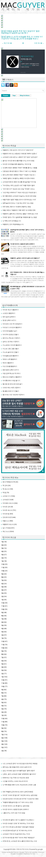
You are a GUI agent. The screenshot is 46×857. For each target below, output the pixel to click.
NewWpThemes (13, 852)
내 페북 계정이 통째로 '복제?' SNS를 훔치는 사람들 (20, 168)
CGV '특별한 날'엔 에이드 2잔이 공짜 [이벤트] (18, 792)
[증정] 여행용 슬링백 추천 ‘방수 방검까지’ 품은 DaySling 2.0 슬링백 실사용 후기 (20, 32)
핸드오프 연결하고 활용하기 (12, 377)
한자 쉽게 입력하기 (9, 317)
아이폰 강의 (7, 507)
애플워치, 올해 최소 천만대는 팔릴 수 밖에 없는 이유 (20, 214)
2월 (2, 558)
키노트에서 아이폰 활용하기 (12, 345)
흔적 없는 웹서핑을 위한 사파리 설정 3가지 (17, 767)
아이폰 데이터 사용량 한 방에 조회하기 (22, 244)
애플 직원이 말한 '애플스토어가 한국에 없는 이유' (19, 199)
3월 (2, 554)
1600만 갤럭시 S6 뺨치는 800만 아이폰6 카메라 (19, 178)
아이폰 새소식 (7, 510)
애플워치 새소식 (8, 524)
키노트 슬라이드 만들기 (11, 352)
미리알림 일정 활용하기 (11, 356)
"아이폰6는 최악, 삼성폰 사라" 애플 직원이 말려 (19, 185)
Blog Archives (24, 95)
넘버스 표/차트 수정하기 (11, 341)
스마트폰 (6, 499)
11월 (2, 567)
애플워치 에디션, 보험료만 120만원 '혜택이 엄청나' (20, 153)
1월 (2, 561)
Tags (14, 95)
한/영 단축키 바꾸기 (9, 320)
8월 (2, 577)
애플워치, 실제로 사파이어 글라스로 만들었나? (25, 258)
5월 (2, 548)
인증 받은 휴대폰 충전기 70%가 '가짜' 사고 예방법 (19, 171)
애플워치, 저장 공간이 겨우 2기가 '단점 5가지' (18, 150)
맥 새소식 (6, 489)
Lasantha (34, 852)
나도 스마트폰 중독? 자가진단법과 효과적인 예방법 (20, 763)
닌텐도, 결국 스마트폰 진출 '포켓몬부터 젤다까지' (19, 774)
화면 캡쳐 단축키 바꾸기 (11, 370)
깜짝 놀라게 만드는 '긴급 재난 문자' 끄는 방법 (18, 203)
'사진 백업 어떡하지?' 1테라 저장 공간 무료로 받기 (20, 192)
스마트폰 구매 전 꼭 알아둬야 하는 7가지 (16, 834)
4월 (2, 551)
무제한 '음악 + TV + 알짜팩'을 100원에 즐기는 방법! (20, 217)
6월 (2, 545)
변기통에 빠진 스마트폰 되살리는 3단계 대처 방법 (19, 196)
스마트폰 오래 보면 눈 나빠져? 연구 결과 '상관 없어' (20, 157)
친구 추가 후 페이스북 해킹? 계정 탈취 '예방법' (18, 827)
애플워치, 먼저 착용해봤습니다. (13, 224)
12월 (2, 564)
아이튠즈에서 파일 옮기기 (11, 380)
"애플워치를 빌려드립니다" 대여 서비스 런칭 (18, 802)
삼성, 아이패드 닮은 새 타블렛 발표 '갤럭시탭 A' (19, 771)
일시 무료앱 (7, 528)
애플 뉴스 (6, 521)
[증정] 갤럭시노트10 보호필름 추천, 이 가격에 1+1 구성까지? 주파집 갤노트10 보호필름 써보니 (22, 38)
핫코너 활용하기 (8, 363)
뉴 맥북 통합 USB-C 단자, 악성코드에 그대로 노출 (19, 785)
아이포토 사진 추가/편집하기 (12, 324)
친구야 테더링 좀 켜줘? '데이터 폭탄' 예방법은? (19, 837)
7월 (2, 542)
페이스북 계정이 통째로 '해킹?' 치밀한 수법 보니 (19, 175)
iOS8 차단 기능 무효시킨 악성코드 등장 (16, 778)
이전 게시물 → (39, 43)
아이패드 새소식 (8, 503)
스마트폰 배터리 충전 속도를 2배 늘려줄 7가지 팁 (19, 182)
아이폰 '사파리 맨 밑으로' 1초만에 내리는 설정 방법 (20, 795)
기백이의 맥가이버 (22, 849)
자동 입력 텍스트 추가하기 (12, 373)
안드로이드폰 (7, 517)
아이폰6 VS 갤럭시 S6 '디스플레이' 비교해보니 (18, 820)
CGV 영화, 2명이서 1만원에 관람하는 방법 (17, 207)
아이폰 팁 (6, 514)
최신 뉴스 (6, 531)
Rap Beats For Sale (29, 854)
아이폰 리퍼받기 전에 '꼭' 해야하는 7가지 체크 (18, 823)
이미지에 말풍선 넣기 (10, 331)
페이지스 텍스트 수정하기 (11, 338)
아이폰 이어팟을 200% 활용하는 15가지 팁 (17, 164)
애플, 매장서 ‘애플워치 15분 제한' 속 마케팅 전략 (19, 210)
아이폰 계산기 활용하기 (11, 310)
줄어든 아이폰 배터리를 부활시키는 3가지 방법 (18, 161)
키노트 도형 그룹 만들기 (11, 349)
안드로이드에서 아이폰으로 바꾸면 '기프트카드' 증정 (20, 799)
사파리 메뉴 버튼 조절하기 (12, 387)
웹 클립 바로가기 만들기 (11, 391)
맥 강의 (5, 485)
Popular (5, 95)
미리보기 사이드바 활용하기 (12, 327)
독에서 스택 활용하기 (10, 359)
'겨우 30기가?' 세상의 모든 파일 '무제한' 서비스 (19, 189)
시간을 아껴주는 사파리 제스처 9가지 (15, 781)
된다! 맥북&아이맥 (9, 482)
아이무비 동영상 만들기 (11, 334)
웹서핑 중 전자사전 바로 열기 (12, 384)
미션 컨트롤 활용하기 (10, 366)
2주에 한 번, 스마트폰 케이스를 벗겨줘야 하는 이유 (20, 841)
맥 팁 (4, 492)
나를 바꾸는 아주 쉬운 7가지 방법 (14, 813)
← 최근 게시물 (7, 43)
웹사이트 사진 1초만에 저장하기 (13, 395)
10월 (2, 571)
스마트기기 (6, 496)
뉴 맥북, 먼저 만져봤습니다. (12, 221)
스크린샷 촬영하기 (9, 313)
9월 (2, 574)
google (40, 849)
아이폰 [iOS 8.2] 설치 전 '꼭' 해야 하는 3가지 (17, 830)
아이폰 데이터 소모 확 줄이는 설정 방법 (16, 806)
